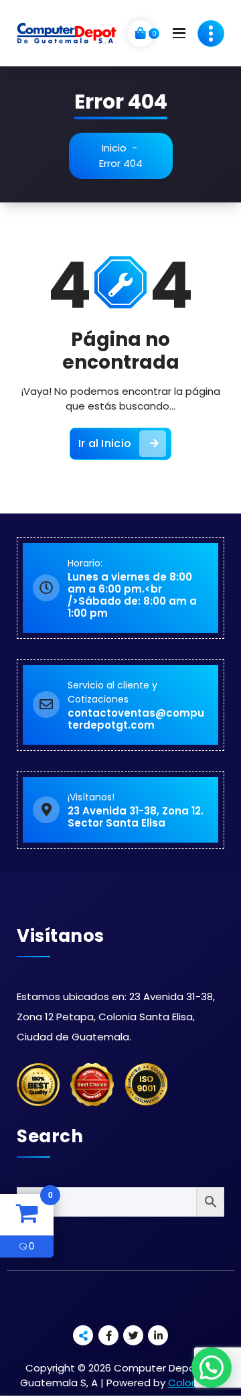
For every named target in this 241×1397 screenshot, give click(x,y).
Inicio (114, 148)
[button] (211, 1367)
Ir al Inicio (105, 443)
